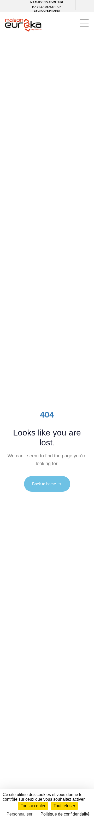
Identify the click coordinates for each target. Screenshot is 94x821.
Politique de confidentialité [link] (65, 814)
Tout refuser (64, 806)
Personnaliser (19, 814)
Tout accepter (33, 806)
